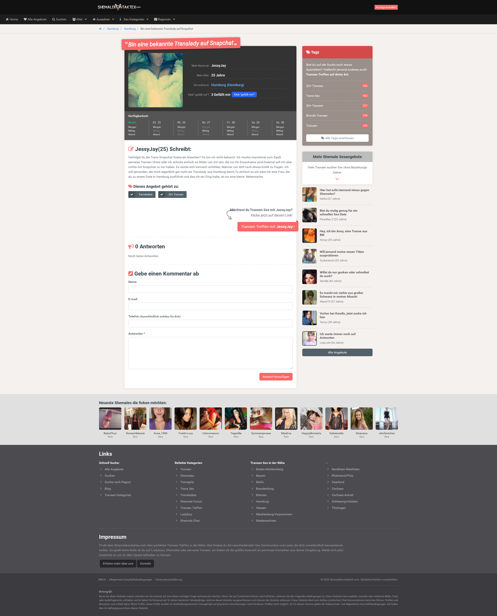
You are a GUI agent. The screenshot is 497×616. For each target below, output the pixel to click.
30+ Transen (337, 105)
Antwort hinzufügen (275, 377)
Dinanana (362, 433)
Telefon (154, 316)
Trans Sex (337, 96)
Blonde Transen (337, 115)
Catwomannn (210, 433)
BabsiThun (110, 433)
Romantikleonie (135, 433)
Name (132, 282)
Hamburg (113, 28)
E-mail (132, 299)
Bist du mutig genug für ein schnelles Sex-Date (338, 212)
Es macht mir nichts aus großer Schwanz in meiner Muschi (341, 294)
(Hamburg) (235, 85)
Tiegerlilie (236, 433)
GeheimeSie (336, 433)
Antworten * (136, 333)
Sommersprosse (261, 433)
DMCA (102, 579)
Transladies (145, 194)
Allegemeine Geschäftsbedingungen (130, 579)
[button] (155, 80)
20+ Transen (175, 194)
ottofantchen (387, 433)
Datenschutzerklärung (169, 579)
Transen (337, 125)
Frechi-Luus (186, 433)
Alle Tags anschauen (339, 138)
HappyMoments (311, 433)
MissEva (286, 433)
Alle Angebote (337, 352)
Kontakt (145, 563)
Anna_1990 (160, 433)
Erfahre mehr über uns (118, 563)
